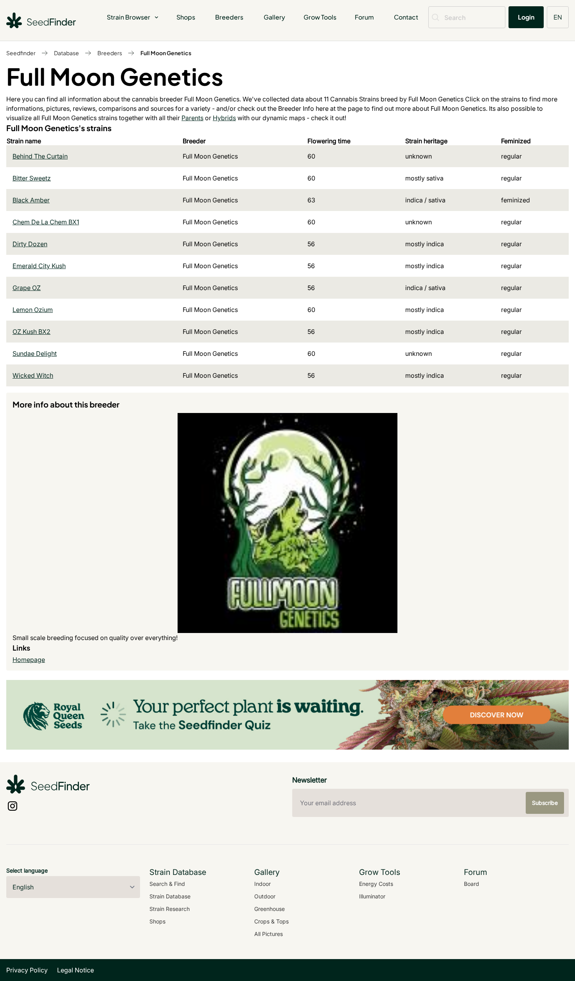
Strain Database (169, 896)
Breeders (229, 17)
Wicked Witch (33, 375)
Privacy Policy (27, 970)
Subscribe (545, 802)
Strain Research (169, 908)
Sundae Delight (35, 353)
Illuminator (372, 896)
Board (471, 883)
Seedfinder (21, 52)
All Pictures (268, 934)
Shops (185, 17)
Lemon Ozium (33, 310)
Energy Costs (376, 883)
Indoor (262, 883)
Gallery (274, 17)
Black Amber (31, 200)
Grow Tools (320, 17)
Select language (27, 870)
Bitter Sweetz (32, 178)
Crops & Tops (271, 921)
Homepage (29, 660)
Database (66, 52)
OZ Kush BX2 (31, 331)
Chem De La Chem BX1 (46, 222)
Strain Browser (128, 17)
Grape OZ (27, 288)
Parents (192, 118)
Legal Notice (75, 970)
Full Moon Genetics (165, 52)
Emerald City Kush (39, 266)
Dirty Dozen (30, 244)
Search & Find (167, 883)
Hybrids (224, 118)
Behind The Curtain (40, 156)
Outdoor (264, 896)
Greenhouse (269, 908)
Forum (364, 17)
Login (526, 17)
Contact (406, 17)
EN (557, 17)
